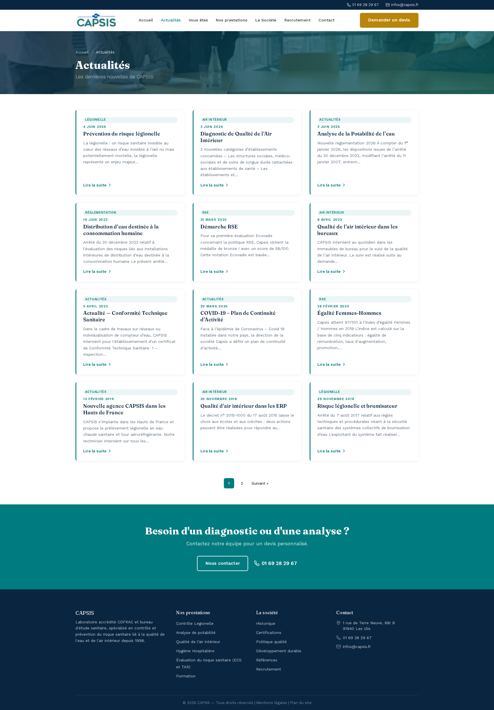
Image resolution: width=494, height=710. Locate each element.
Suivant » (260, 483)
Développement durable (278, 651)
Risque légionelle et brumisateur (357, 406)
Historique (265, 623)
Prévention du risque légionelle (121, 134)
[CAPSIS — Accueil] (96, 20)
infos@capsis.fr (405, 5)
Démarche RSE (219, 227)
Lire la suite (94, 185)
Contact (326, 20)
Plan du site (301, 703)
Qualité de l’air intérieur (198, 641)
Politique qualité (271, 641)
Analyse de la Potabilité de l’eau (356, 134)
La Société (265, 20)
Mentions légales (271, 703)
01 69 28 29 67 (365, 5)
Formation (186, 676)
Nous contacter (223, 563)
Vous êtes (198, 20)
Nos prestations (231, 20)
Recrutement (297, 20)
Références (266, 660)
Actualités (171, 20)
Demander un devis (389, 20)
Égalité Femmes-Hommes (349, 313)
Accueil (146, 20)
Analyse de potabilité (196, 632)
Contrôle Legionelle (195, 623)
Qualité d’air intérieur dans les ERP (243, 406)
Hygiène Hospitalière (195, 651)
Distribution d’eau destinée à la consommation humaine (121, 230)
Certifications (268, 632)
